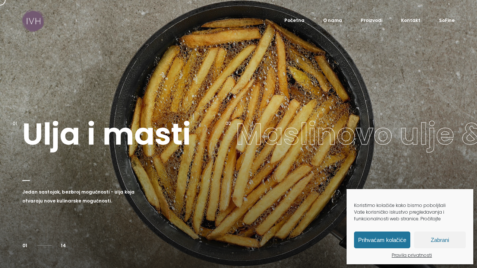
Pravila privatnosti (412, 255)
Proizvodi (371, 20)
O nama (332, 20)
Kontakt (410, 20)
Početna (294, 20)
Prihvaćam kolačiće (382, 240)
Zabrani (440, 240)
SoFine (447, 20)
